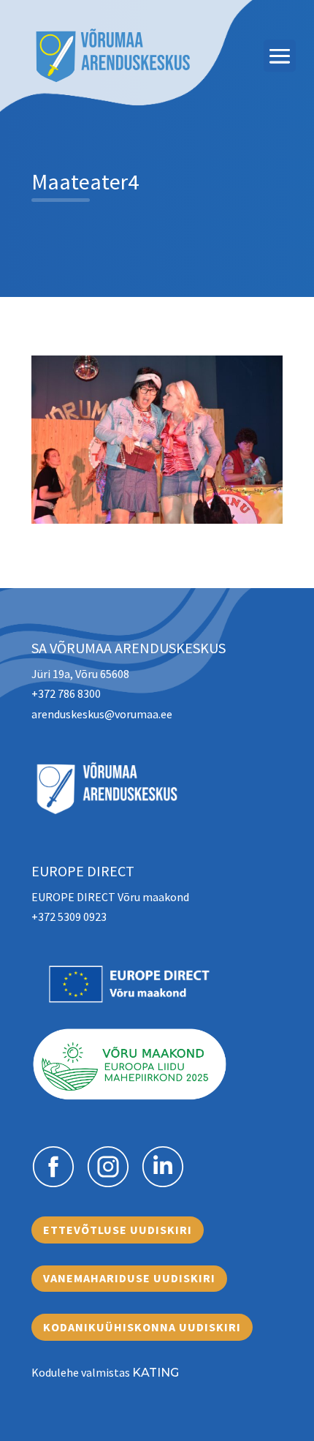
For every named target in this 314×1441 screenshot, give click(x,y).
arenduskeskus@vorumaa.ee (101, 714)
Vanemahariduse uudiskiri (129, 1278)
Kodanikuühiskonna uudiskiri (142, 1327)
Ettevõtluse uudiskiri (117, 1229)
